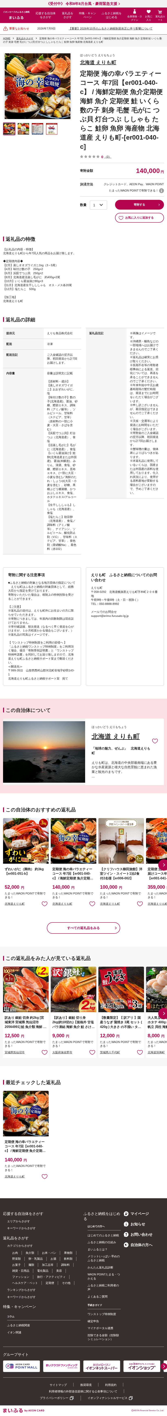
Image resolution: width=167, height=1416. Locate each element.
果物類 (68, 1252)
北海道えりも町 (15, 903)
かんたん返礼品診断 (100, 1267)
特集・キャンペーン (87, 15)
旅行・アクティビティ (51, 1276)
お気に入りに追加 (155, 741)
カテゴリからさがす (20, 1245)
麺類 (31, 1264)
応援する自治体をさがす (46, 15)
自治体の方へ (142, 1245)
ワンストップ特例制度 (102, 1314)
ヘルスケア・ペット (25, 1283)
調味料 (65, 1264)
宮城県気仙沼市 (15, 1052)
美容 (59, 1270)
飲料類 (68, 1258)
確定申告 (93, 1321)
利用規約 (110, 1384)
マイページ (140, 1214)
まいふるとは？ (98, 1249)
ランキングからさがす (21, 1289)
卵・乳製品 (36, 1258)
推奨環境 (86, 1384)
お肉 (15, 1252)
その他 (66, 1283)
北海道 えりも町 (98, 62)
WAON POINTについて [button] (161, 190)
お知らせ (138, 1224)
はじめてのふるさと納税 (103, 1235)
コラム (10, 1316)
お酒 (53, 1258)
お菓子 (16, 1264)
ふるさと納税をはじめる (112, 15)
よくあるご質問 (98, 1296)
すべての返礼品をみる (83, 928)
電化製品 (42, 1270)
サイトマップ (58, 1384)
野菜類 (16, 1258)
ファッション (20, 1276)
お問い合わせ (142, 1234)
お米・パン (49, 1252)
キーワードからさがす (21, 1228)
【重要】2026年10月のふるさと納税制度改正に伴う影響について (111, 28)
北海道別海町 (156, 1052)
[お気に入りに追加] (155, 741)
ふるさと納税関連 (18, 1325)
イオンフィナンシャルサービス (107, 1398)
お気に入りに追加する (139, 217)
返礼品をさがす (67, 15)
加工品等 (47, 1264)
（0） (107, 156)
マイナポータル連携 (100, 1328)
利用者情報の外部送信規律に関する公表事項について (83, 1391)
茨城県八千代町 (110, 1052)
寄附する (139, 204)
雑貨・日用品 (20, 1270)
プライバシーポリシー (54, 1398)
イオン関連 (14, 1332)
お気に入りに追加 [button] (45, 904)
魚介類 (30, 1252)
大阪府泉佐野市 (62, 1052)
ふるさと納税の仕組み (102, 1242)
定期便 (50, 1283)
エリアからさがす (18, 1221)
